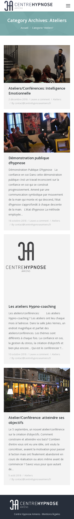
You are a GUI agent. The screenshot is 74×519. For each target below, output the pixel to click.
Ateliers (57, 99)
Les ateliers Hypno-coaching (32, 306)
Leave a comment (40, 99)
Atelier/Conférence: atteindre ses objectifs (36, 420)
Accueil (24, 27)
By (31, 103)
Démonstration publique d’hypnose (29, 160)
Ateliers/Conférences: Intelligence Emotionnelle (37, 90)
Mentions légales (51, 514)
